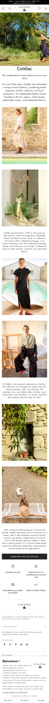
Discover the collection (24, 557)
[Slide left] (4, 2)
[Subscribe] (45, 626)
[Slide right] (45, 2)
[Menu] (3, 8)
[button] (10, 8)
